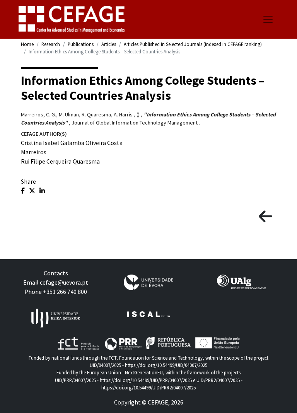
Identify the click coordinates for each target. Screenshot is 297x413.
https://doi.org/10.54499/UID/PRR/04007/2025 (146, 380)
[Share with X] (32, 191)
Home (27, 44)
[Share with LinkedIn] (42, 191)
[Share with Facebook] (23, 191)
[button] (265, 217)
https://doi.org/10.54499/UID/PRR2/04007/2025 (148, 387)
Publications (81, 44)
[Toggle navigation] (268, 19)
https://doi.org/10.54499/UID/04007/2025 (166, 365)
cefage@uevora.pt (64, 282)
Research (50, 44)
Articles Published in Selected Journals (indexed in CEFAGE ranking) (193, 44)
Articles (108, 44)
